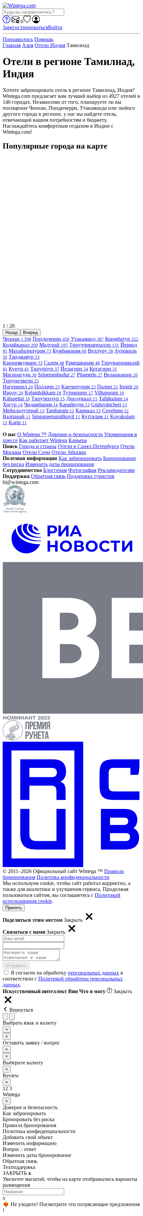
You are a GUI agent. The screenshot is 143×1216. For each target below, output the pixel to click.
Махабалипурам (30, 351)
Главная (12, 45)
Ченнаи (17, 339)
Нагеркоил (18, 386)
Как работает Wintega (43, 440)
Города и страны (38, 446)
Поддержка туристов (90, 476)
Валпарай (17, 416)
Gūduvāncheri (109, 404)
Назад (11, 332)
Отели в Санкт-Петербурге (88, 446)
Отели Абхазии (69, 452)
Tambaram (60, 410)
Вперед (30, 332)
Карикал (88, 410)
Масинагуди (20, 374)
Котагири (103, 369)
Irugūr (128, 386)
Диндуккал (81, 398)
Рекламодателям (116, 470)
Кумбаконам (69, 351)
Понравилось (18, 39)
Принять (13, 907)
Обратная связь (48, 476)
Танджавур (24, 357)
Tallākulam (113, 398)
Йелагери (74, 369)
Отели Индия (50, 45)
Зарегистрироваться (25, 27)
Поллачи (47, 386)
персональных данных (93, 973)
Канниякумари (23, 363)
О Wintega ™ (32, 434)
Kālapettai (16, 398)
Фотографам (82, 470)
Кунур (19, 369)
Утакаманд (87, 339)
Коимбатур (121, 339)
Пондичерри (51, 339)
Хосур (13, 404)
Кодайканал (20, 345)
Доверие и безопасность (75, 434)
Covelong (115, 410)
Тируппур (44, 369)
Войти (55, 27)
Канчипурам (78, 386)
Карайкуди (74, 404)
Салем (54, 363)
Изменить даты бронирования (59, 464)
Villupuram (109, 392)
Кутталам (95, 416)
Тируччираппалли (94, 345)
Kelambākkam (43, 392)
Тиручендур (48, 398)
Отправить (16, 965)
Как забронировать (80, 458)
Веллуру (100, 351)
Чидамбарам (41, 404)
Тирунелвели (21, 380)
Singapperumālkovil (56, 416)
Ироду (13, 392)
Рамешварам (83, 363)
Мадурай (53, 345)
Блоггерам (55, 470)
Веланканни (121, 374)
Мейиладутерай (24, 410)
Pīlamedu (89, 374)
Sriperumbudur (56, 374)
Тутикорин (78, 392)
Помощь (43, 39)
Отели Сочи (36, 452)
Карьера (78, 440)
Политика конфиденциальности (73, 877)
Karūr (18, 422)
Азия (27, 45)
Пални (107, 386)
